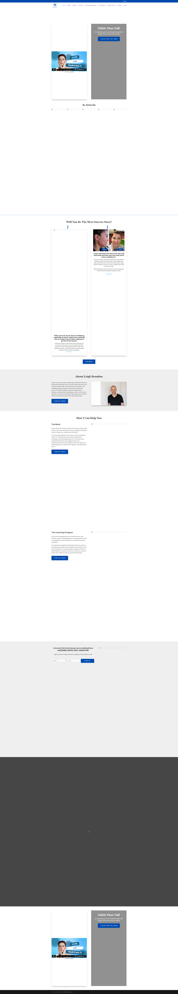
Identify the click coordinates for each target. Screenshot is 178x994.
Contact (119, 5)
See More (89, 361)
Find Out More (59, 401)
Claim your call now (109, 39)
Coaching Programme (90, 5)
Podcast (74, 5)
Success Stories (111, 5)
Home (63, 5)
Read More (69, 351)
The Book (80, 5)
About (68, 5)
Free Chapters (102, 5)
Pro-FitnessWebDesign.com (65, 992)
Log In (125, 5)
